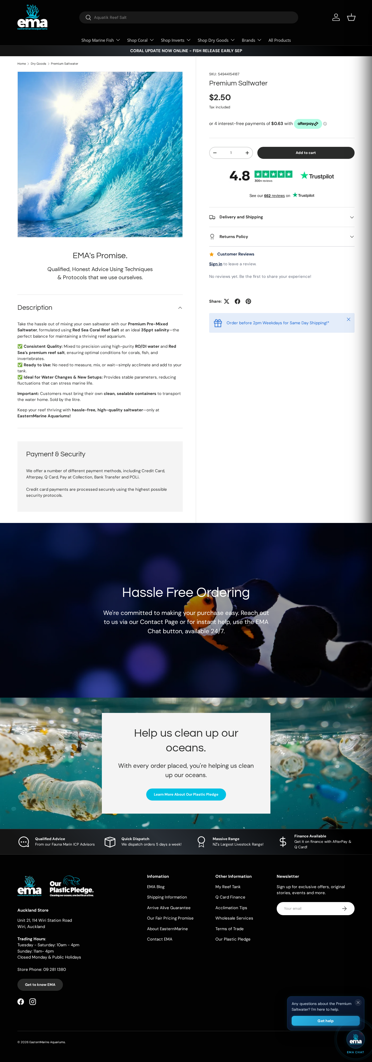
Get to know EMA (40, 984)
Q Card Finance (230, 897)
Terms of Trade (229, 929)
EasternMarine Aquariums (47, 1042)
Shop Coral (137, 40)
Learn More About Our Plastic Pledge (186, 794)
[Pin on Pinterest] (248, 301)
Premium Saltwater (64, 63)
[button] (351, 17)
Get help (326, 1020)
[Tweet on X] (226, 301)
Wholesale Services (234, 918)
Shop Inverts (172, 40)
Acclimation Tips (231, 908)
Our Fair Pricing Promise (170, 918)
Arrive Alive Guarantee (169, 908)
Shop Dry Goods (213, 40)
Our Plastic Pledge (233, 939)
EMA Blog (155, 887)
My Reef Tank (228, 887)
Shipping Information (167, 897)
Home (21, 63)
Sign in (215, 264)
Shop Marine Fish (97, 40)
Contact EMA (159, 939)
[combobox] (188, 17)
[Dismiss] (358, 1002)
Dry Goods (38, 63)
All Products (280, 40)
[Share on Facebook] (237, 301)
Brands (248, 40)
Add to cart (306, 152)
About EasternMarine (167, 929)
